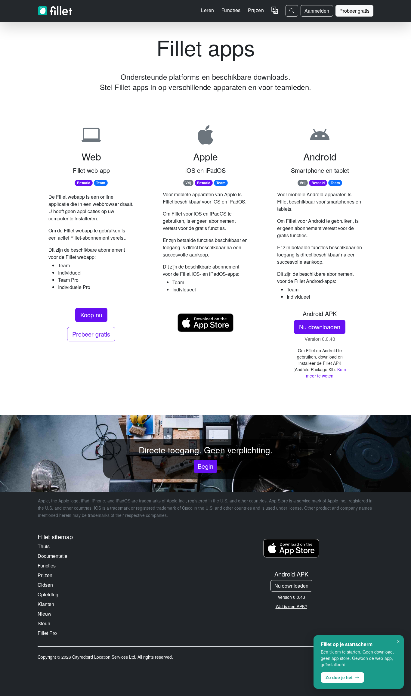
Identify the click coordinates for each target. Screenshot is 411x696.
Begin (205, 466)
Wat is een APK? (291, 606)
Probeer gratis (354, 10)
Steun (44, 623)
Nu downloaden (319, 326)
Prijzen (256, 10)
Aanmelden (316, 10)
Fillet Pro (47, 632)
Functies (47, 565)
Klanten (46, 604)
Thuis (44, 546)
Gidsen (45, 584)
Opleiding (48, 594)
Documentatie (52, 555)
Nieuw (44, 613)
